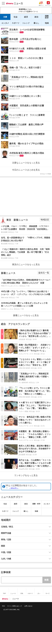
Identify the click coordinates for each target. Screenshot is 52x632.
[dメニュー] (5, 599)
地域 (47, 23)
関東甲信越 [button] (6, 533)
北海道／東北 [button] (7, 527)
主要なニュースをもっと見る (26, 163)
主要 (5, 17)
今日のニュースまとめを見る (26, 170)
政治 (36, 17)
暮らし (36, 23)
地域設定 (45, 219)
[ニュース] (14, 3)
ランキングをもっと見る (26, 475)
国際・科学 (36, 504)
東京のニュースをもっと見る (26, 264)
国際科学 (47, 17)
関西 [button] (3, 546)
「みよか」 (14, 488)
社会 (15, 17)
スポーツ (15, 23)
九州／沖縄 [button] (6, 559)
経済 (26, 17)
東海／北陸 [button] (6, 539)
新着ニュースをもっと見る (26, 315)
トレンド (26, 23)
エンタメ (5, 23)
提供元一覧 (43, 273)
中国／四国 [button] (6, 552)
